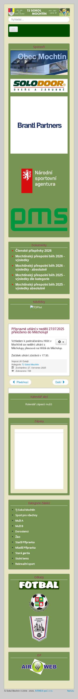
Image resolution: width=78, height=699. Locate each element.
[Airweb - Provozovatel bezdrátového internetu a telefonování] (39, 666)
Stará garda (22, 553)
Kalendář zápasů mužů (38, 404)
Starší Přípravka (25, 542)
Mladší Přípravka (25, 547)
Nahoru (70, 690)
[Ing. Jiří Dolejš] (39, 125)
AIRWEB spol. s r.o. (44, 690)
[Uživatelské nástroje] (61, 342)
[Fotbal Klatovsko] (39, 584)
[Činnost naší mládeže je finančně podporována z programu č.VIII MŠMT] (39, 180)
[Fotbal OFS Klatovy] (39, 628)
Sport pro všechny (26, 515)
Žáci (17, 537)
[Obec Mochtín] (39, 62)
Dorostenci (22, 531)
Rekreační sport (25, 564)
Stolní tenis (22, 558)
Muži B (19, 526)
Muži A (19, 520)
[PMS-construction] (39, 219)
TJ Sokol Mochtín (30, 364)
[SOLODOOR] (39, 85)
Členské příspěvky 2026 (33, 250)
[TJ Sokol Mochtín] (39, 12)
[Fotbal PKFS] (39, 602)
